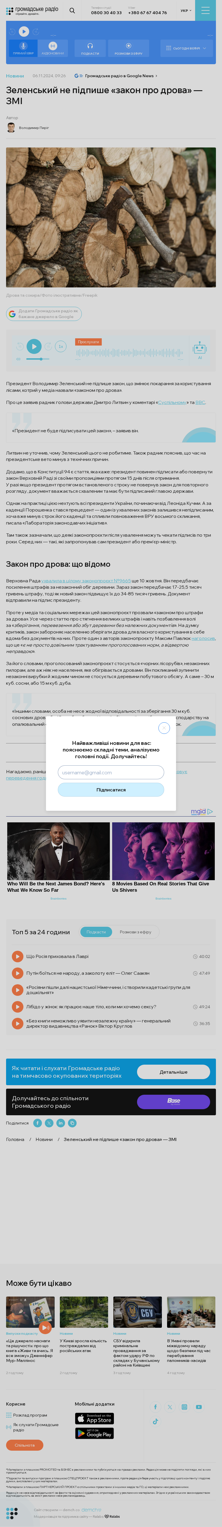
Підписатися (111, 790)
